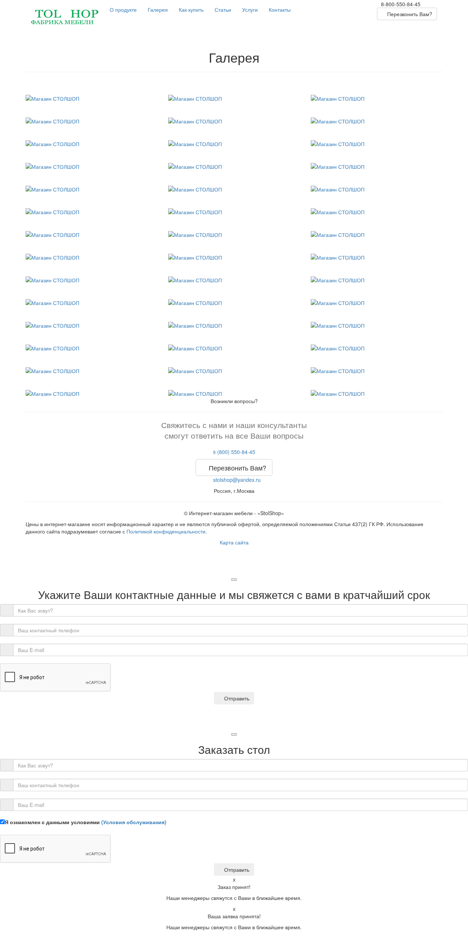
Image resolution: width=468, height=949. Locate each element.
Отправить (236, 698)
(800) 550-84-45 (234, 451)
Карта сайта (234, 542)
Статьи (223, 9)
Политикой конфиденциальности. (167, 531)
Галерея (158, 9)
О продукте (123, 9)
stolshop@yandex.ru (236, 479)
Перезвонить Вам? (409, 14)
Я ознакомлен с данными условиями (85, 822)
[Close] (234, 579)
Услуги (250, 9)
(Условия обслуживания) (133, 822)
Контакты (280, 9)
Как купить (191, 9)
